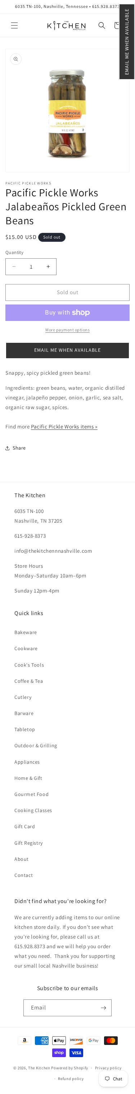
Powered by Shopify (69, 1067)
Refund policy (71, 1078)
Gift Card (24, 826)
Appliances (27, 762)
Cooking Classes (33, 810)
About (21, 859)
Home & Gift (28, 778)
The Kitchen (39, 1067)
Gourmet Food (31, 794)
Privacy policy (108, 1067)
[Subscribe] (103, 1007)
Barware (23, 713)
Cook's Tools (29, 665)
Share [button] (19, 448)
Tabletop (24, 729)
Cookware (26, 648)
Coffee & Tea (28, 681)
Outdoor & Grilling (35, 745)
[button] (127, 42)
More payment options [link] (67, 329)
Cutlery (22, 697)
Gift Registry (28, 843)
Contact (23, 875)
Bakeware (25, 632)
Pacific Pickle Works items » (64, 426)
